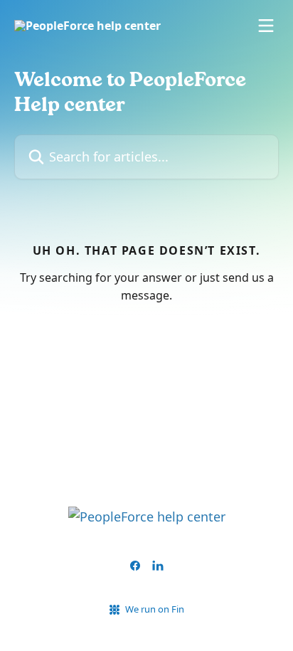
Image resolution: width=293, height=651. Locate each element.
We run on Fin (154, 609)
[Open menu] (266, 25)
